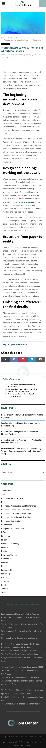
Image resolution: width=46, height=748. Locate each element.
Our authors (28, 742)
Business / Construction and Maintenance (18, 506)
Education (5, 536)
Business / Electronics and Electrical (16, 510)
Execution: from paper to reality (18, 391)
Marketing (5, 574)
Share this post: (16, 396)
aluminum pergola (28, 202)
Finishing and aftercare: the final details (21, 394)
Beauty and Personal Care (12, 498)
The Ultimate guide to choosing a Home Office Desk (21, 704)
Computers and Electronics (12, 528)
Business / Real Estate (10, 521)
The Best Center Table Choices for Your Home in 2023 (23, 654)
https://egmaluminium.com (15, 345)
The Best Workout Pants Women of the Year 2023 (21, 677)
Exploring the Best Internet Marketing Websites (20, 614)
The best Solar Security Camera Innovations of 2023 (22, 667)
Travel (4, 593)
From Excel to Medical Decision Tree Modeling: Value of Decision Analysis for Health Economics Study (21, 451)
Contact (28, 745)
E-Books (4, 532)
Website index (18, 745)
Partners (38, 742)
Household (6, 559)
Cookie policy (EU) (15, 742)
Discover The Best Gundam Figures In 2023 (18, 651)
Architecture (5, 44)
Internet (4, 562)
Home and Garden (9, 555)
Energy (4, 540)
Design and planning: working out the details (23, 389)
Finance (4, 547)
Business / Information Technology (16, 513)
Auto (3, 495)
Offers (4, 578)
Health (4, 551)
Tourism (4, 589)
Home (5, 742)
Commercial (6, 525)
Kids (3, 566)
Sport (3, 585)
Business (5, 502)
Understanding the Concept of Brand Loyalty (19, 638)
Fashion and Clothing (10, 544)
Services (5, 581)
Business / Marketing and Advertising (17, 517)
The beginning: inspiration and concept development (21, 386)
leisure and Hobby (8, 570)
